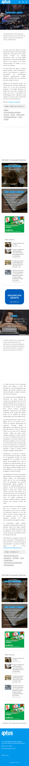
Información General (16, 166)
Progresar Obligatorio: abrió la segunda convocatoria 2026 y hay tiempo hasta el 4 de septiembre (14, 200)
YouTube (6, 119)
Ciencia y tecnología (11, 12)
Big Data (6, 110)
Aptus (18, 762)
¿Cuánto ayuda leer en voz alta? (13, 170)
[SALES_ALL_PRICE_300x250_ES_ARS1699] (14, 224)
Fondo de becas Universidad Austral (13, 563)
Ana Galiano (16, 558)
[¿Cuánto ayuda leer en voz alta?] (14, 175)
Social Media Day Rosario (10, 117)
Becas (22, 558)
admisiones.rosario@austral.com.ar (12, 547)
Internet (13, 115)
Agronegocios (7, 558)
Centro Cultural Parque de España (12, 112)
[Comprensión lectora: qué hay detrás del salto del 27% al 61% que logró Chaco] (8, 262)
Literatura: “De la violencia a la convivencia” (15, 723)
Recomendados (20, 192)
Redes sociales (20, 115)
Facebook (6, 115)
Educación (19, 12)
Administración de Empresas (11, 556)
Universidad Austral (8, 565)
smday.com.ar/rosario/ (15, 102)
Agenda (6, 192)
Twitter (20, 117)
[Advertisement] (14, 44)
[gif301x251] (14, 296)
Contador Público (8, 560)
